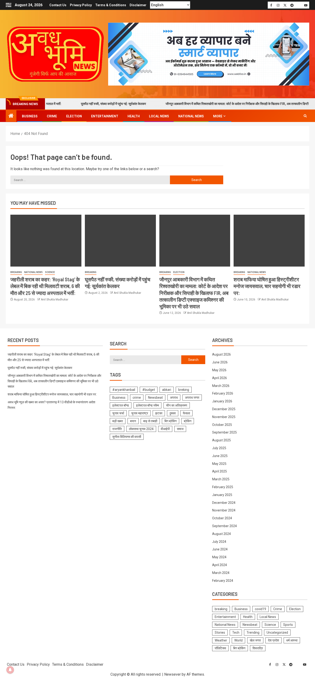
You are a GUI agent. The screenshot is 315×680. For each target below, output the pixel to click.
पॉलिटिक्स (220, 648)
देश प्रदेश (273, 640)
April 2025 (219, 471)
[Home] (11, 116)
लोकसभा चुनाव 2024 (141, 429)
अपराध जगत (192, 397)
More (217, 116)
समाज (180, 429)
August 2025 (221, 440)
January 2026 (222, 401)
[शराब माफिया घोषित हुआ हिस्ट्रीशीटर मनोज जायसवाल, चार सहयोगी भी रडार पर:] (269, 241)
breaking (16, 272)
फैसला (186, 413)
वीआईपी (165, 429)
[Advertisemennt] (208, 54)
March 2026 (220, 386)
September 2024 (224, 526)
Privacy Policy (81, 5)
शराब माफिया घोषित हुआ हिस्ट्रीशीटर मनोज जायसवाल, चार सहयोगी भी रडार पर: (267, 286)
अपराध (174, 397)
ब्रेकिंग (187, 421)
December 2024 (223, 503)
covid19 (260, 609)
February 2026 (222, 393)
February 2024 (222, 580)
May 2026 (219, 370)
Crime (52, 116)
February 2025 (222, 487)
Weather (221, 640)
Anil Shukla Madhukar (54, 299)
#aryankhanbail (123, 390)
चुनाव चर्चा (118, 413)
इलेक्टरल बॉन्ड (120, 405)
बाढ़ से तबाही (150, 421)
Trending (253, 632)
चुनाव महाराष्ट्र (139, 413)
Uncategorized (277, 632)
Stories (220, 632)
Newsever (172, 674)
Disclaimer (138, 5)
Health (134, 116)
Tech (235, 632)
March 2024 (220, 573)
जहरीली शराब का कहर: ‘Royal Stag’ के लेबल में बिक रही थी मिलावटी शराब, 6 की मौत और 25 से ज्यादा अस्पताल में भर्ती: (45, 286)
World (238, 640)
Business (30, 116)
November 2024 (223, 510)
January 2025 (222, 495)
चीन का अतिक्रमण (176, 405)
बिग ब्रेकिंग (170, 421)
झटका (158, 413)
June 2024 (220, 549)
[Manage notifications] (10, 670)
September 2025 (224, 432)
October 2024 (222, 518)
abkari (166, 390)
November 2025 (223, 417)
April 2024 (219, 565)
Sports (288, 625)
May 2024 (219, 557)
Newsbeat (155, 397)
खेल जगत (255, 640)
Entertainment (104, 116)
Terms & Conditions (110, 5)
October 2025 (222, 425)
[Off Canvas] (8, 5)
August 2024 (221, 534)
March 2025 (220, 479)
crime (137, 397)
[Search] (305, 116)
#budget (148, 390)
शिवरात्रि (258, 648)
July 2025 (219, 448)
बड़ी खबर (117, 421)
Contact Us (57, 5)
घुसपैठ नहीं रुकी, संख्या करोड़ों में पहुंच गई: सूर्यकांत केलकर (97, 104)
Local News (159, 116)
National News (191, 116)
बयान (133, 421)
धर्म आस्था (291, 640)
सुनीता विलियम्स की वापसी (126, 437)
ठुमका (172, 413)
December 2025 (223, 409)
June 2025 (220, 456)
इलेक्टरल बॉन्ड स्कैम (147, 405)
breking (183, 390)
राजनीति (117, 429)
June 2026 (220, 362)
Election (74, 116)
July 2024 (219, 541)
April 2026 (219, 378)
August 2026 (221, 354)
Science (50, 272)
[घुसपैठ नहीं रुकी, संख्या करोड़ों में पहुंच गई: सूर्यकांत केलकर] (120, 241)
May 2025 (219, 464)
